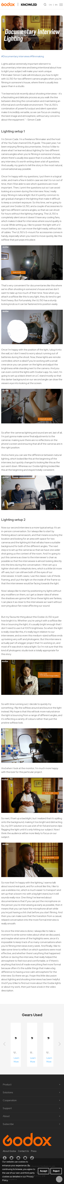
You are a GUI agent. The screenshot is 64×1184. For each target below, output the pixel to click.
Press (34, 1151)
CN (50, 5)
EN (56, 5)
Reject (56, 1171)
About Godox (9, 1151)
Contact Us (23, 1151)
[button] (4, 1044)
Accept (43, 1171)
